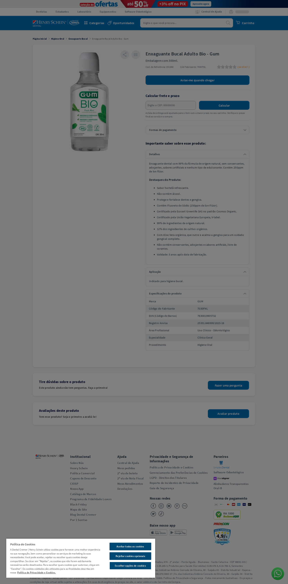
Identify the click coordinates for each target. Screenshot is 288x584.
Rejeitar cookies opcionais (130, 556)
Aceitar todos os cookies (130, 546)
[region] (80, 558)
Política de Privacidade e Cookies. (36, 572)
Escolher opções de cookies (130, 565)
